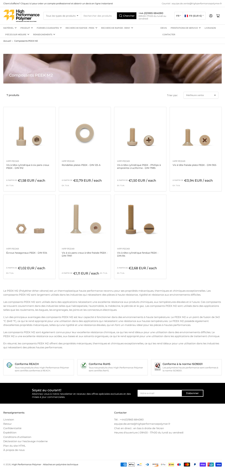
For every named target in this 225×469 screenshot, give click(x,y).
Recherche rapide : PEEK (80, 28)
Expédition (9, 432)
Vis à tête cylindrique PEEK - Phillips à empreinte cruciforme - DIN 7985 (139, 166)
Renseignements (42, 34)
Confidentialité (12, 428)
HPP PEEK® (12, 161)
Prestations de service (184, 28)
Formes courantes (48, 28)
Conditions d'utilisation (17, 437)
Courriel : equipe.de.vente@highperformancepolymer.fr (192, 3)
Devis (163, 28)
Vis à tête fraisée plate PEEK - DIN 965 (194, 165)
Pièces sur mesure (15, 34)
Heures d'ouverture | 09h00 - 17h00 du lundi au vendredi (148, 432)
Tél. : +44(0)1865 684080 (129, 419)
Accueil (7, 41)
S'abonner (192, 393)
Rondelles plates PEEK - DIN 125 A (81, 165)
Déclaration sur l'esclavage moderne (25, 441)
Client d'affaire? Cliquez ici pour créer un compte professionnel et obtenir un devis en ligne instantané (58, 3)
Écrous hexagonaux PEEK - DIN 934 (26, 252)
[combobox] (109, 16)
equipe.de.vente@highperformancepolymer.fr (142, 423)
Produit (25, 28)
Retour (7, 423)
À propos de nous (14, 450)
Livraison (210, 28)
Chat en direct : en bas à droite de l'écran (139, 428)
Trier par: (172, 95)
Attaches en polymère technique (60, 464)
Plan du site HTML (14, 445)
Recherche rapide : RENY (115, 28)
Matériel (8, 28)
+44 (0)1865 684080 (151, 13)
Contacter (168, 34)
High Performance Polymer (26, 464)
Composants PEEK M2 (26, 41)
